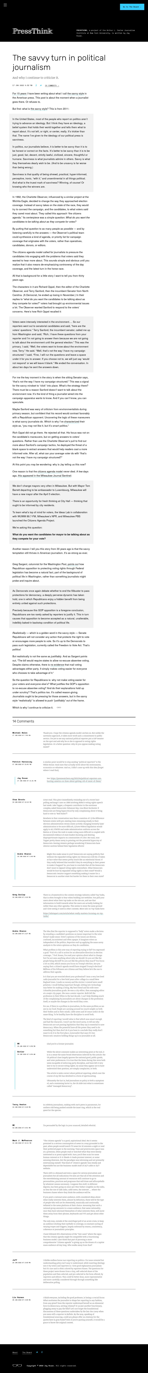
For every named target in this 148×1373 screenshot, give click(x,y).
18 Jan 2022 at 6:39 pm (26, 1046)
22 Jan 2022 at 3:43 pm (21, 1263)
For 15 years (19, 93)
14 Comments (52, 85)
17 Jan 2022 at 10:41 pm (21, 764)
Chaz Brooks (18, 799)
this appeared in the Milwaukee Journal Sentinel (44, 475)
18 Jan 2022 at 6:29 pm (21, 1107)
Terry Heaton (19, 1104)
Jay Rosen (22, 778)
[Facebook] (42, 1352)
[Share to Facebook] (36, 85)
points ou (73, 564)
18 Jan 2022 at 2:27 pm (21, 934)
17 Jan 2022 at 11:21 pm (26, 781)
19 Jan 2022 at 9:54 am (26, 1054)
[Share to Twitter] (41, 85)
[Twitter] (37, 1352)
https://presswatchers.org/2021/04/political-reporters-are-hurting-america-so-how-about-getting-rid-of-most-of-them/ (74, 779)
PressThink (33, 31)
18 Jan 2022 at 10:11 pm (21, 1143)
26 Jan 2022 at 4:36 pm (21, 1300)
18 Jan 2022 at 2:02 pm (21, 897)
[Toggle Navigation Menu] (5, 5)
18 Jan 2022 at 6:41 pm (21, 1128)
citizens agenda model (50, 471)
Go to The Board (132, 7)
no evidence (57, 664)
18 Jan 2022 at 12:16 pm (21, 802)
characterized (71, 421)
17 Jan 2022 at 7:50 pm (21, 735)
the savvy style (75, 93)
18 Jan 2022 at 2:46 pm (26, 856)
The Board (27, 1352)
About (15, 1352)
